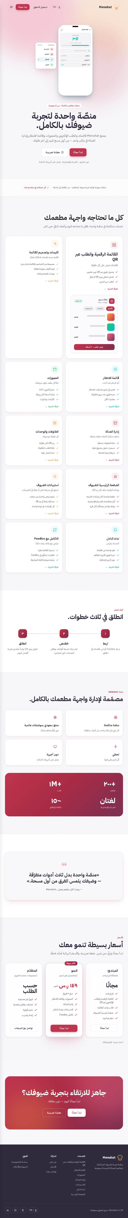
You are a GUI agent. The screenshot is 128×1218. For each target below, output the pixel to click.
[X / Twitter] (23, 1210)
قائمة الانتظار (79, 1170)
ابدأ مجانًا (22, 7)
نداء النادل (80, 1189)
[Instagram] (15, 1210)
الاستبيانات (80, 1184)
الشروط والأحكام (20, 1166)
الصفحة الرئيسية (78, 1194)
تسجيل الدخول (40, 7)
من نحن (52, 1162)
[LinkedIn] (8, 1210)
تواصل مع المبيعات (24, 1028)
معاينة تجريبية (54, 1113)
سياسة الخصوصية (20, 1162)
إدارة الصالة (80, 1179)
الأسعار (53, 1166)
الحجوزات (81, 1175)
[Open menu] (11, 7)
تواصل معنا (51, 1171)
